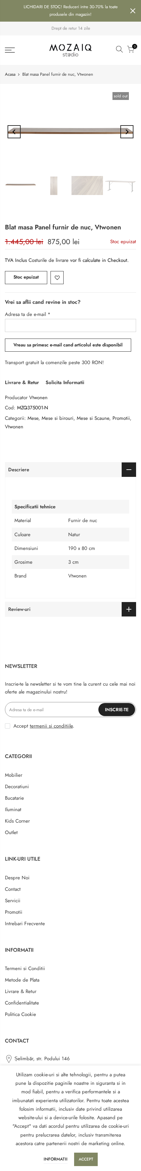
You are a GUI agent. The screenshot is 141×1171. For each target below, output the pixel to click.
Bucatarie (14, 798)
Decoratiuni (17, 786)
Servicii (12, 900)
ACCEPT (86, 1159)
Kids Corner (17, 821)
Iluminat (13, 809)
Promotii (121, 418)
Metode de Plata (22, 980)
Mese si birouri (57, 418)
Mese (33, 418)
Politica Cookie (20, 1014)
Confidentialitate (22, 1002)
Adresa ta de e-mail (27, 314)
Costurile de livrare (49, 260)
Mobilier (13, 775)
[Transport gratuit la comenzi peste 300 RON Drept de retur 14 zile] (71, 28)
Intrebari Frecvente (25, 923)
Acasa (10, 74)
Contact (13, 889)
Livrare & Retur (22, 382)
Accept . (43, 726)
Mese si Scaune (93, 418)
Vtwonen (38, 397)
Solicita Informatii (65, 382)
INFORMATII (56, 1159)
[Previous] (14, 131)
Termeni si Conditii (25, 968)
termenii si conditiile (51, 726)
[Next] (126, 131)
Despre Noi (17, 877)
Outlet (11, 832)
